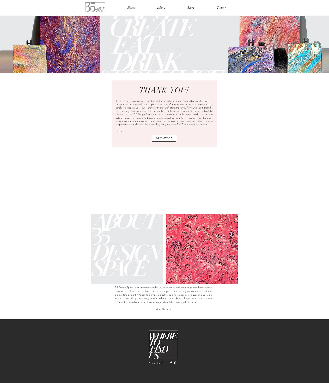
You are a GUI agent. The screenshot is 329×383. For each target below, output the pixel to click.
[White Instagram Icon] (175, 362)
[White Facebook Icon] (171, 362)
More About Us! (164, 309)
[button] (164, 44)
